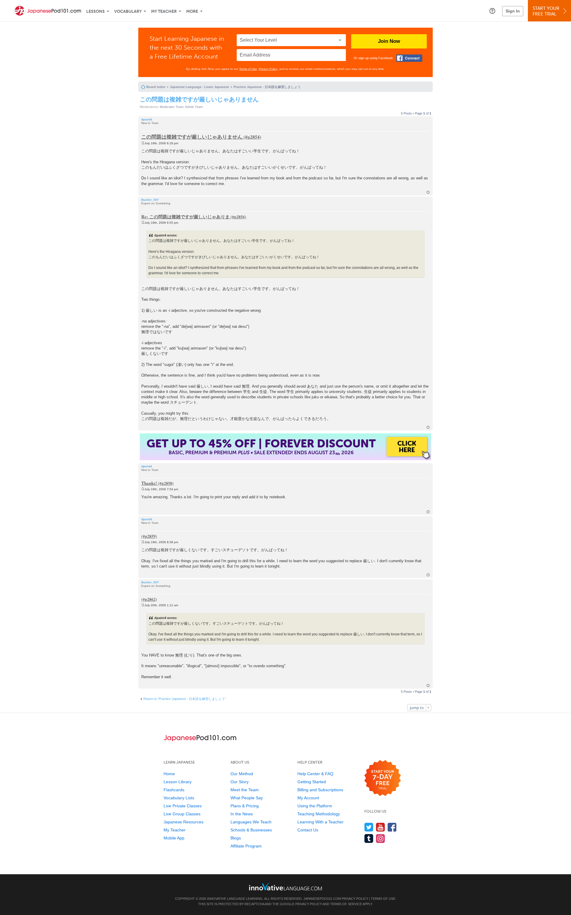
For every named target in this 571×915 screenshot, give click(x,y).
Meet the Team (244, 789)
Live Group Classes (182, 813)
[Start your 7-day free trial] (382, 778)
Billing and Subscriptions (320, 789)
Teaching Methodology (318, 813)
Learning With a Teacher (320, 822)
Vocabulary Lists (179, 797)
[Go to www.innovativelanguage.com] (285, 887)
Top (428, 192)
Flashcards (174, 789)
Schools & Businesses (251, 830)
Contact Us (307, 830)
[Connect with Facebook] (409, 58)
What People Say (246, 797)
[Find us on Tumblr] (369, 838)
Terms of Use (248, 68)
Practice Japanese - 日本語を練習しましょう (267, 87)
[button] (492, 10)
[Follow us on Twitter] (369, 827)
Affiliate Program (246, 846)
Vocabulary (128, 11)
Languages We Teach (251, 822)
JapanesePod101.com (322, 898)
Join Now (389, 41)
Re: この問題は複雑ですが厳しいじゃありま (185, 216)
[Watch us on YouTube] (380, 827)
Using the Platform (314, 805)
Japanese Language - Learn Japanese (199, 87)
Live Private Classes (183, 805)
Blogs (235, 838)
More (192, 11)
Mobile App (174, 838)
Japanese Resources (183, 822)
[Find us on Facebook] (392, 827)
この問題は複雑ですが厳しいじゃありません (199, 99)
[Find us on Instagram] (380, 838)
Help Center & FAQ (315, 773)
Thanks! (149, 483)
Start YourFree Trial (546, 11)
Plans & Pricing (244, 805)
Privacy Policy (268, 68)
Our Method (241, 773)
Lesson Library (178, 781)
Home (169, 773)
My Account (308, 797)
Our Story (239, 781)
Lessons (95, 11)
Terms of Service (346, 904)
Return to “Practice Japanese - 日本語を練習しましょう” (184, 699)
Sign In (513, 11)
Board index (155, 87)
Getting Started (311, 781)
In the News (241, 813)
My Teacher (164, 11)
